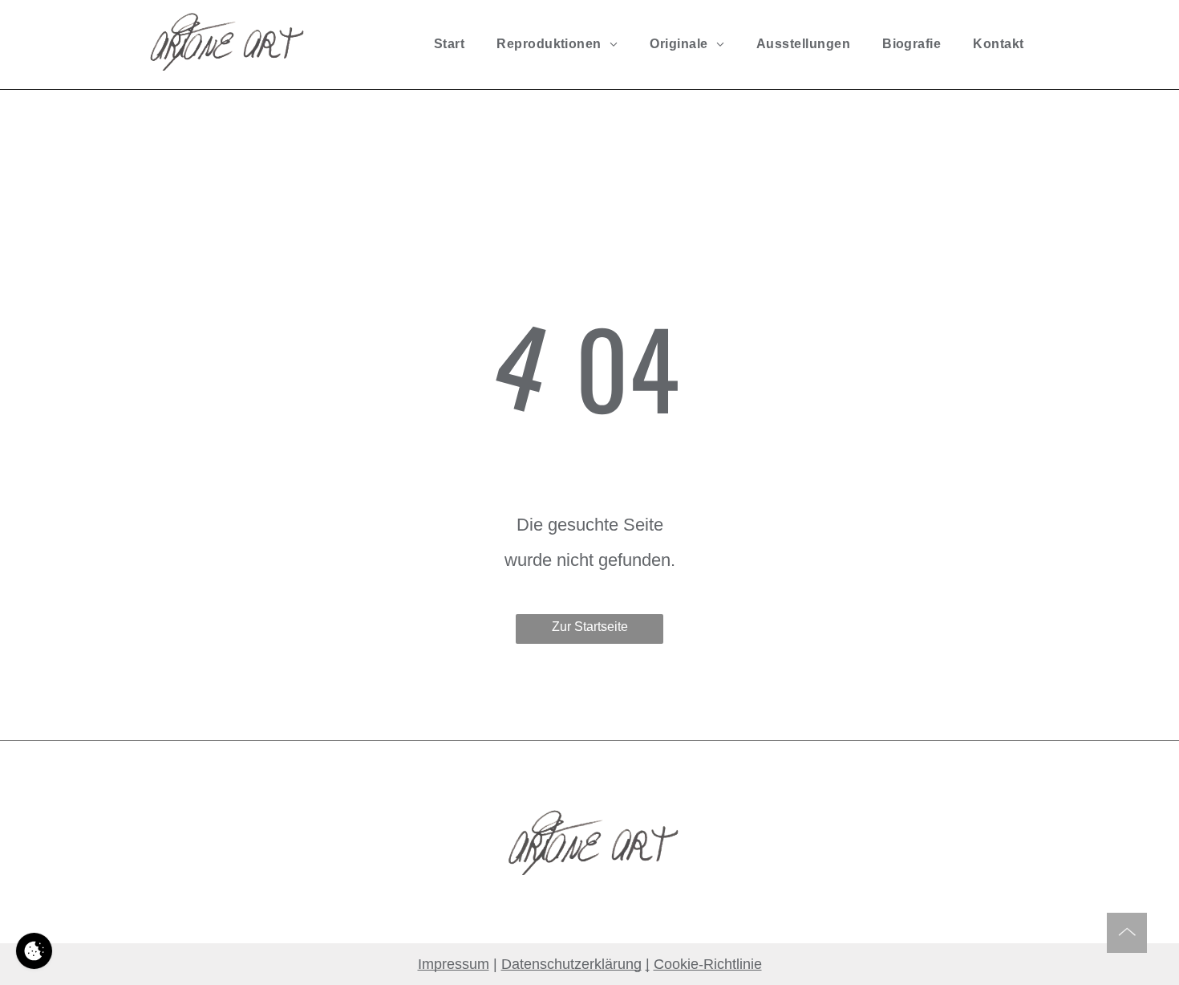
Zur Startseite (590, 626)
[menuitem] (449, 44)
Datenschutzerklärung (571, 964)
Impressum (453, 964)
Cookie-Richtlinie (708, 964)
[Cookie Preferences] (34, 951)
